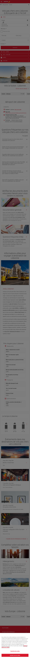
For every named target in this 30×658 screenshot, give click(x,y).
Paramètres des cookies (15, 651)
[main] (15, 645)
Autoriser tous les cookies (15, 655)
